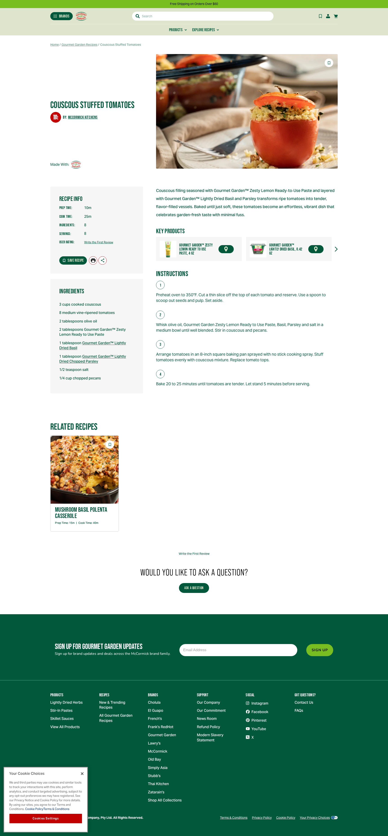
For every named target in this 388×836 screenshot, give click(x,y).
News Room (207, 718)
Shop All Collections (165, 800)
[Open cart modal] (336, 16)
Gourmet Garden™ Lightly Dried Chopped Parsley (92, 359)
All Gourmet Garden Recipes (115, 718)
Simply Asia (158, 767)
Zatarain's (156, 792)
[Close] (82, 774)
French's (155, 718)
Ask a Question (194, 588)
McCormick (157, 751)
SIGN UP (320, 650)
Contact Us (304, 702)
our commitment (211, 710)
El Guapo (155, 710)
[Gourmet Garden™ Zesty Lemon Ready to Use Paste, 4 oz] (168, 249)
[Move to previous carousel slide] (151, 249)
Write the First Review (98, 242)
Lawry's (154, 743)
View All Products (65, 727)
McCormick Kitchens (83, 117)
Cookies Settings (46, 818)
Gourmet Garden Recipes (79, 45)
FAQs (299, 710)
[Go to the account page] (328, 16)
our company (208, 702)
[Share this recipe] (102, 260)
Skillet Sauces (62, 718)
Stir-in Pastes (61, 710)
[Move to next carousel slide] (336, 249)
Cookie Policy (285, 818)
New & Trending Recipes (112, 705)
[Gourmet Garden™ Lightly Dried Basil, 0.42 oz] (258, 249)
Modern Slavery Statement (210, 737)
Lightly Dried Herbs (66, 702)
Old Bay (154, 759)
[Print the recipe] (93, 260)
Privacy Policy (262, 818)
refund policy (208, 727)
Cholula (154, 702)
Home (54, 45)
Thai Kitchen (158, 784)
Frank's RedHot (160, 727)
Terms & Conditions (233, 818)
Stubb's (154, 775)
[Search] (138, 16)
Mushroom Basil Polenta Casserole (81, 512)
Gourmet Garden (162, 735)
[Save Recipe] (320, 16)
